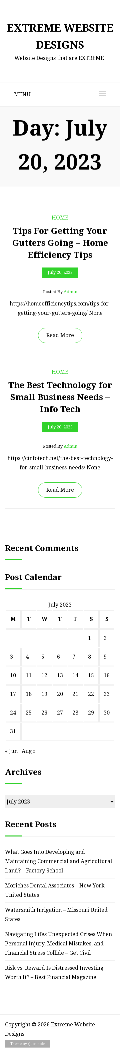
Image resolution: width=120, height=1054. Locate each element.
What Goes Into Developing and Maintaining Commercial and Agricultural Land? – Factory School (58, 861)
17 (13, 694)
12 (44, 675)
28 (75, 713)
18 (29, 694)
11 (29, 675)
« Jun (11, 751)
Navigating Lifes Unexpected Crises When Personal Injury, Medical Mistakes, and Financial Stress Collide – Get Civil (58, 943)
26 (44, 713)
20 (60, 694)
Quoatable (36, 1044)
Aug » (29, 751)
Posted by (60, 291)
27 (60, 713)
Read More (60, 335)
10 (13, 675)
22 (91, 694)
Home (60, 218)
